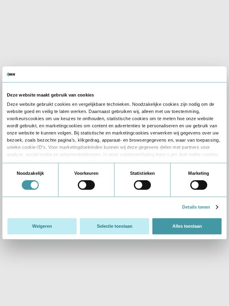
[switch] (86, 185)
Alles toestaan (187, 226)
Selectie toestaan (114, 226)
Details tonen (196, 206)
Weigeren (42, 226)
